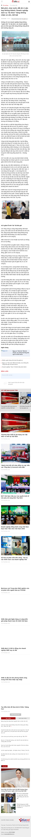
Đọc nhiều (8, 718)
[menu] (1, 1)
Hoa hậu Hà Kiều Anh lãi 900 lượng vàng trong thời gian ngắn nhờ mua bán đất (14, 790)
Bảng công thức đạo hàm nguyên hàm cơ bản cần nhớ (14, 721)
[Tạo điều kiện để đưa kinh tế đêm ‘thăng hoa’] (15, 695)
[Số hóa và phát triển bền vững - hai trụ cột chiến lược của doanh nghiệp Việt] (15, 545)
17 (10, 726)
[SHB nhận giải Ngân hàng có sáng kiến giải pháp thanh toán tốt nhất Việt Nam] (15, 607)
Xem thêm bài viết (15, 714)
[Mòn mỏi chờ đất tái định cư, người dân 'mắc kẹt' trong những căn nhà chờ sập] (8, 797)
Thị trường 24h (13, 5)
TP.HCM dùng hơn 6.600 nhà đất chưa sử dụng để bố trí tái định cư (23, 806)
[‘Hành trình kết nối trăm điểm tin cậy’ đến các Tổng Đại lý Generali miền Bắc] (15, 453)
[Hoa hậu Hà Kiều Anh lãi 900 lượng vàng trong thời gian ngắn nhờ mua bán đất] (15, 778)
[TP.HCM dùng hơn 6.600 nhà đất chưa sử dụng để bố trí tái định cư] (8, 808)
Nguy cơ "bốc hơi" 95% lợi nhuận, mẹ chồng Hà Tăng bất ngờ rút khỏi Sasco (21, 352)
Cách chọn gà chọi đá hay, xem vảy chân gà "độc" (13, 736)
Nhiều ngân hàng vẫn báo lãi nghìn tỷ (12, 360)
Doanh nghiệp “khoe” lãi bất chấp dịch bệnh (14, 367)
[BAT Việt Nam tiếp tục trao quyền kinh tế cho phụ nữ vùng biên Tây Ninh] (15, 484)
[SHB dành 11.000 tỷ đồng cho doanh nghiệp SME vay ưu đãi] (15, 636)
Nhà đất (4, 766)
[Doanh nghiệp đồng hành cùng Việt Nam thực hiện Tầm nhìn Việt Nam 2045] (15, 514)
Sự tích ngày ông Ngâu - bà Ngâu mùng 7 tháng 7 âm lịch (15, 750)
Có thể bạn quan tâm (9, 390)
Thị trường (5, 5)
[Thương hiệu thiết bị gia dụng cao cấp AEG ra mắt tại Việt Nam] (10, 398)
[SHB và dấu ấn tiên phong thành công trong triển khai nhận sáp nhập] (15, 665)
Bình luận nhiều (23, 718)
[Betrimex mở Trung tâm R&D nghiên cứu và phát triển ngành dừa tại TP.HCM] (15, 576)
